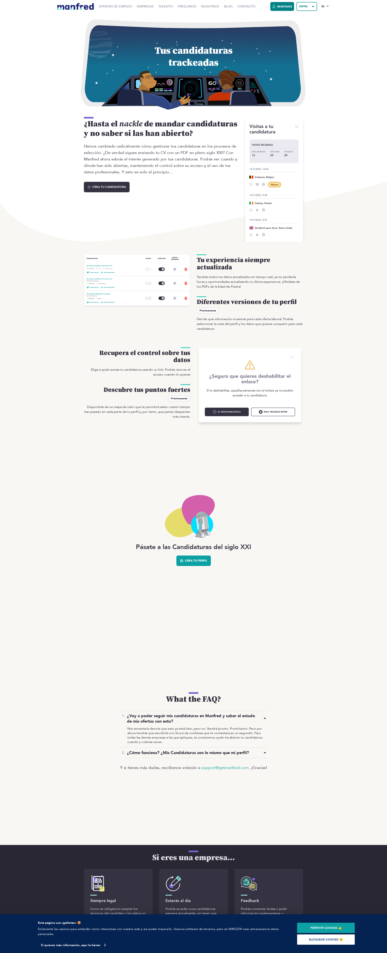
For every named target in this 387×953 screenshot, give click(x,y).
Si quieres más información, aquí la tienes (70, 945)
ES (323, 6)
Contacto (246, 6)
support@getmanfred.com (225, 767)
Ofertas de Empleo (115, 6)
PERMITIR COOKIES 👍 (326, 928)
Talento (165, 6)
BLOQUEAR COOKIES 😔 (326, 939)
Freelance (187, 6)
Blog (228, 6)
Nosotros (210, 6)
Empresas (145, 6)
